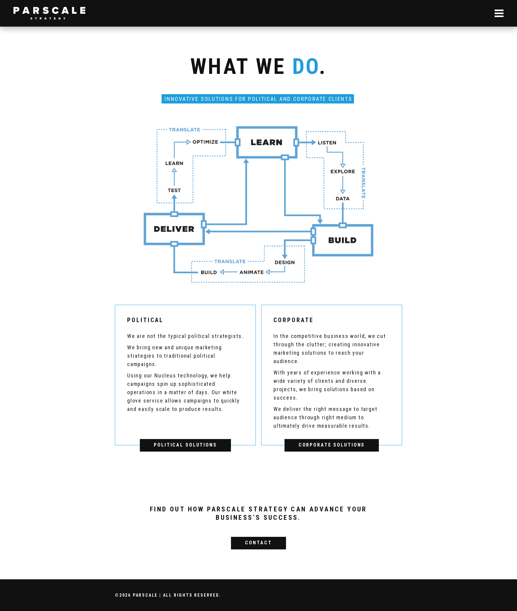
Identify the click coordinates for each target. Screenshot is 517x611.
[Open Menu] (499, 13)
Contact (258, 543)
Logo (49, 13)
